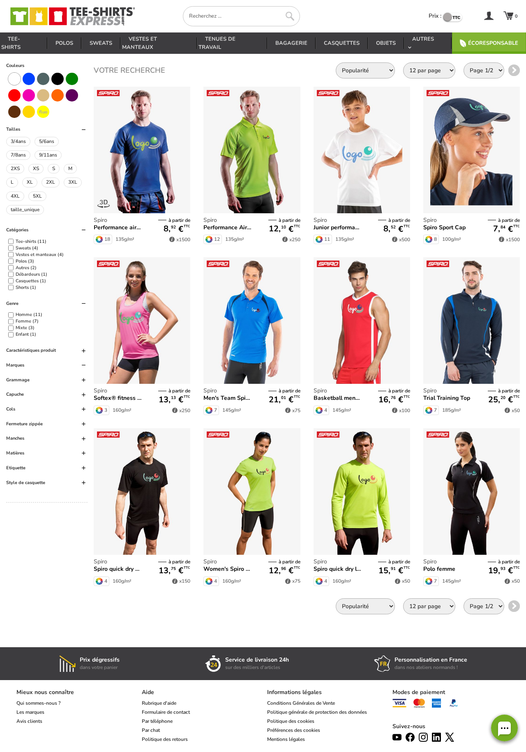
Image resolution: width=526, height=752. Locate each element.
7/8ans (18, 155)
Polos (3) (25, 261)
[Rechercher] (290, 16)
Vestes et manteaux (139, 43)
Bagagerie (291, 43)
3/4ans (18, 141)
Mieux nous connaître (45, 692)
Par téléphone (157, 721)
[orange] (57, 95)
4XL (15, 196)
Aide (148, 692)
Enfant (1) (26, 334)
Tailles (13, 129)
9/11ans (48, 155)
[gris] (43, 79)
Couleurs (15, 65)
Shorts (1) (26, 287)
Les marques (30, 712)
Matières (15, 453)
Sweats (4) (27, 248)
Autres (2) (26, 268)
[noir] (57, 79)
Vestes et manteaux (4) (40, 254)
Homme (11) (29, 314)
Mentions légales (286, 739)
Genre (12, 303)
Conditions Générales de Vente (301, 703)
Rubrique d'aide (159, 703)
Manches (15, 438)
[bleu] (29, 79)
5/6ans (46, 141)
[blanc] (14, 79)
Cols (10, 409)
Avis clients (29, 721)
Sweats (101, 43)
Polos (64, 43)
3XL (72, 182)
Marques (15, 365)
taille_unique (25, 209)
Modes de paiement (418, 692)
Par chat (151, 730)
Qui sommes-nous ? (38, 703)
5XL (37, 196)
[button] (504, 728)
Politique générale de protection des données (317, 712)
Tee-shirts (11, 43)
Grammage (18, 380)
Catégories (17, 230)
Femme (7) (27, 321)
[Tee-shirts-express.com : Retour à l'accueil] (72, 16)
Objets (386, 43)
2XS (15, 168)
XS (36, 168)
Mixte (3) (25, 328)
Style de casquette (25, 483)
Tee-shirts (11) (31, 241)
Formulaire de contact (166, 712)
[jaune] (29, 112)
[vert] (72, 79)
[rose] (29, 95)
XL (30, 182)
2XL (50, 182)
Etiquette (15, 468)
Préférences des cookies (293, 730)
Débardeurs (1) (31, 274)
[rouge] (14, 95)
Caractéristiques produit (31, 350)
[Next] (514, 70)
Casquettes (342, 43)
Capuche (15, 394)
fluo (43, 112)
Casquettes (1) (31, 281)
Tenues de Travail (216, 43)
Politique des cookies (290, 721)
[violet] (72, 95)
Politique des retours (165, 739)
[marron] (14, 112)
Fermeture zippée (24, 424)
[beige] (43, 95)
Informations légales (294, 692)
